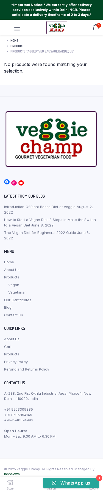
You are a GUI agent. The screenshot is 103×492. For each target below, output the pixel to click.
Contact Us (13, 315)
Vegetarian (17, 292)
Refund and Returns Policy (26, 369)
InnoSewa (12, 474)
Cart (8, 346)
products (18, 46)
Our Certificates (17, 300)
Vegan (13, 285)
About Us (12, 269)
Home (14, 40)
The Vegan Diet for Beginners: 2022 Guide (40, 232)
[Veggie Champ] (57, 27)
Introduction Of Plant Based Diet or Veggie (40, 206)
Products (11, 277)
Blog (8, 307)
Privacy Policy (16, 362)
